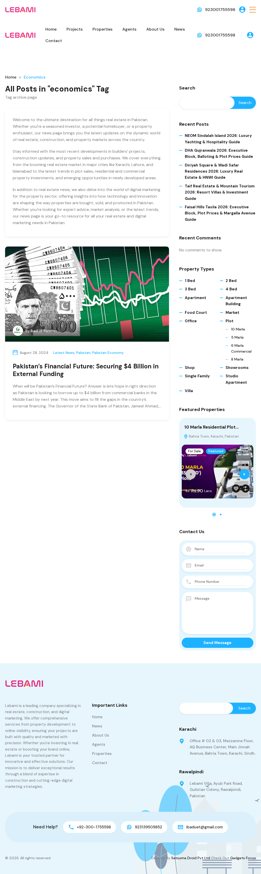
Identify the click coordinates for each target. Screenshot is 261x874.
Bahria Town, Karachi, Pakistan (213, 436)
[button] (252, 9)
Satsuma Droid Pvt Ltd (190, 858)
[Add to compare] (245, 488)
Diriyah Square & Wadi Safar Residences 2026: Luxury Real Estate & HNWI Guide (214, 171)
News (179, 29)
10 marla (238, 329)
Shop (190, 367)
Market (232, 312)
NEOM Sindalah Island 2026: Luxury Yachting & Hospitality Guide (218, 138)
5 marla (237, 337)
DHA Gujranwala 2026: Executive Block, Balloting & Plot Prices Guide (219, 153)
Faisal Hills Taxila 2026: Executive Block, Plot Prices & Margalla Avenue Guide (220, 213)
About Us (155, 29)
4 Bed (231, 289)
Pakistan (83, 352)
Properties (102, 29)
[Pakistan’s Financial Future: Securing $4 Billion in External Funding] (87, 294)
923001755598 (220, 9)
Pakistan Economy (108, 352)
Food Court (196, 312)
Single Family (197, 376)
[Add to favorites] (236, 488)
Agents (129, 29)
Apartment (195, 297)
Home (51, 29)
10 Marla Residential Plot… (211, 427)
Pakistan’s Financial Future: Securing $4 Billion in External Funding (86, 370)
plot (229, 321)
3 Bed (190, 289)
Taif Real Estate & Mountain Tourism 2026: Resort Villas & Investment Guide (220, 192)
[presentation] (191, 474)
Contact (53, 40)
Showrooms (237, 367)
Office (191, 321)
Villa (189, 390)
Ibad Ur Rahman (44, 330)
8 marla (237, 359)
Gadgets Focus (243, 858)
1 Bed (190, 280)
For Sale (194, 451)
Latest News (63, 352)
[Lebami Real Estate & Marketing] (20, 9)
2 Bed (231, 280)
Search (187, 88)
